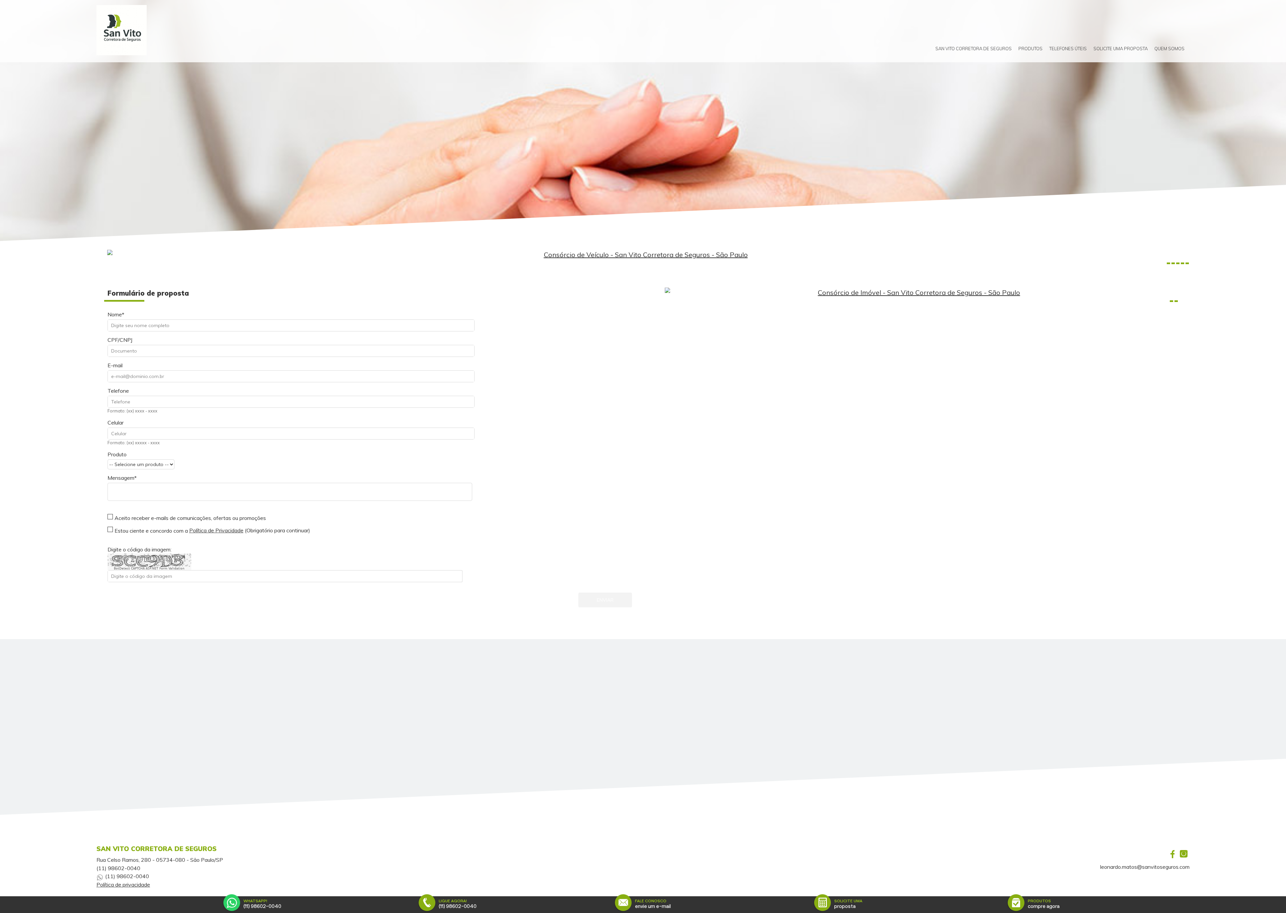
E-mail (115, 365)
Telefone (118, 390)
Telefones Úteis (1068, 48)
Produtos (1030, 48)
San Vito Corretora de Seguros (973, 48)
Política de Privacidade (216, 530)
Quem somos (1169, 48)
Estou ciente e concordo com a (151, 530)
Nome (115, 314)
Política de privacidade (123, 884)
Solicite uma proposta (1120, 48)
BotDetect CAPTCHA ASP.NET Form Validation (149, 568)
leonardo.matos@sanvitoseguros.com (1145, 866)
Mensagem (121, 477)
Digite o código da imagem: (139, 549)
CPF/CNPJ (120, 339)
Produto (117, 454)
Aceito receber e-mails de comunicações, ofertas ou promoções (190, 518)
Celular (116, 422)
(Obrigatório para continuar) (249, 530)
